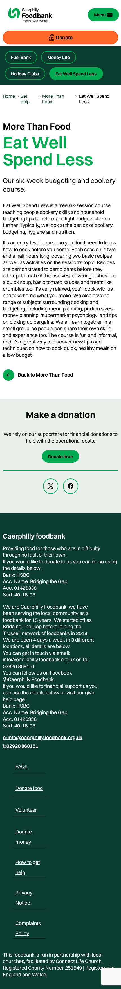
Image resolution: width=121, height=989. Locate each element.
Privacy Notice (23, 893)
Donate (64, 37)
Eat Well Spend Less (76, 73)
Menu (100, 14)
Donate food (29, 788)
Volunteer (26, 810)
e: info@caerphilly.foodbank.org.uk (42, 737)
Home (9, 96)
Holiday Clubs (25, 73)
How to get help (27, 863)
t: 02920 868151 (20, 746)
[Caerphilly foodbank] (30, 26)
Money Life (58, 57)
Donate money (23, 832)
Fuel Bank (21, 57)
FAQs (21, 766)
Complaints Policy (28, 924)
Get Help (25, 98)
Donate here (60, 456)
